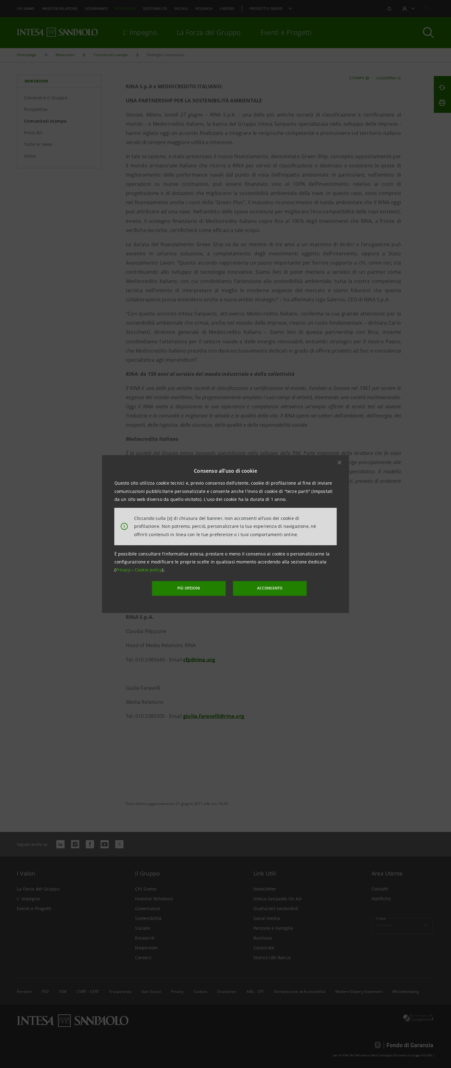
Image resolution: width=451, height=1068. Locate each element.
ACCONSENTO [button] (270, 588)
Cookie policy (148, 570)
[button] (339, 462)
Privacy (124, 570)
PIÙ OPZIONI (188, 588)
